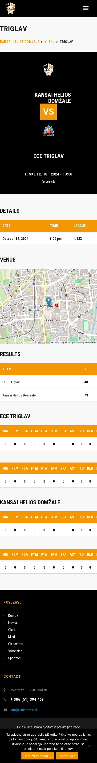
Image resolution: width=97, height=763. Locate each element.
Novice (13, 623)
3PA (63, 431)
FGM (15, 431)
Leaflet (56, 343)
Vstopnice (15, 651)
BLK (90, 431)
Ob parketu (15, 644)
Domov (13, 615)
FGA (25, 431)
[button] (49, 301)
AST (73, 431)
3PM (53, 431)
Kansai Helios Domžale (53, 98)
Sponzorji (14, 658)
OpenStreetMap (77, 343)
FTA (44, 431)
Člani (11, 630)
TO (81, 431)
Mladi (12, 637)
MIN (5, 431)
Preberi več (67, 756)
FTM (34, 431)
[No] (91, 745)
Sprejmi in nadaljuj (37, 756)
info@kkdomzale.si (24, 710)
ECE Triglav (48, 156)
